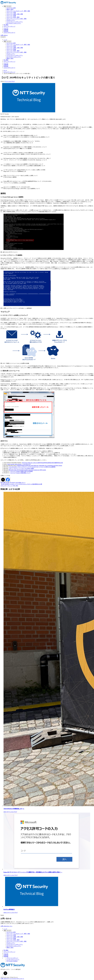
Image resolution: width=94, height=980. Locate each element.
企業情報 (6, 29)
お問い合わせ (4, 35)
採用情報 (6, 31)
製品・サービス (7, 6)
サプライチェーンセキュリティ (14, 21)
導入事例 (6, 24)
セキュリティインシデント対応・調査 (16, 18)
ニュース (6, 28)
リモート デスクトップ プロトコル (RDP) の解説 (21, 468)
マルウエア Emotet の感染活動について (20, 472)
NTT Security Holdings (11, 961)
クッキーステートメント (12, 959)
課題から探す (10, 9)
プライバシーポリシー (12, 958)
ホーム (5, 70)
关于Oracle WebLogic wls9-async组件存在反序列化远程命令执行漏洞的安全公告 (42, 462)
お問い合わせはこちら (6, 926)
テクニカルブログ (10, 81)
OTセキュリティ (10, 20)
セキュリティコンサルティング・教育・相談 (18, 11)
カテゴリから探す (11, 8)
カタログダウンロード (9, 32)
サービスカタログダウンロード (16, 978)
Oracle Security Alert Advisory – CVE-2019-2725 (19, 464)
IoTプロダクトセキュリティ (13, 23)
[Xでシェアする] (3, 480)
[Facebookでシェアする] (7, 480)
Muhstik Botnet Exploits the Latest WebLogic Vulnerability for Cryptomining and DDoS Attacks (39, 465)
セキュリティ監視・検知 (12, 17)
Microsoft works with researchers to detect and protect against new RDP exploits (27, 470)
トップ (5, 39)
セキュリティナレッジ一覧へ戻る (9, 485)
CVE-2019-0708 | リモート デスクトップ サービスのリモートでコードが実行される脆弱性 (32, 467)
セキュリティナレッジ (9, 26)
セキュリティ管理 (11, 12)
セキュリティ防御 (11, 15)
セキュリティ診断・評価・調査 (14, 14)
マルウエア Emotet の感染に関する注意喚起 (21, 471)
